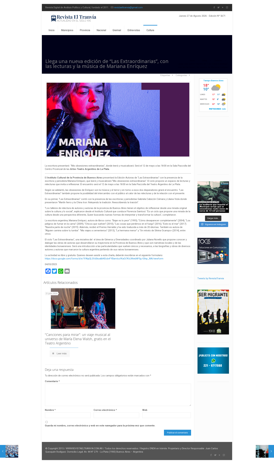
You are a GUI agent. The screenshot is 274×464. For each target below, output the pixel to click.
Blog (204, 60)
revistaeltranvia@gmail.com (128, 7)
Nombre (50, 410)
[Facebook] (214, 7)
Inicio (192, 60)
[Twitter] (218, 7)
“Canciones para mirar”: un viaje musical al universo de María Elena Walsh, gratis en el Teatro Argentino (78, 338)
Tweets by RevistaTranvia (210, 278)
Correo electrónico (105, 410)
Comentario (52, 381)
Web (144, 410)
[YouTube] (222, 7)
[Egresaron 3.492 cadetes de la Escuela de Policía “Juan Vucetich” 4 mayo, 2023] (9, 451)
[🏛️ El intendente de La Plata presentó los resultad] (213, 197)
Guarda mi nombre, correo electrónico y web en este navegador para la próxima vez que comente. (100, 425)
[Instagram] (227, 7)
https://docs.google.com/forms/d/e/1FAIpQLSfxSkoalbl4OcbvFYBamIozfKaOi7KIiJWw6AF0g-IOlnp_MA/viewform (104, 258)
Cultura (218, 60)
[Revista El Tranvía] (74, 18)
